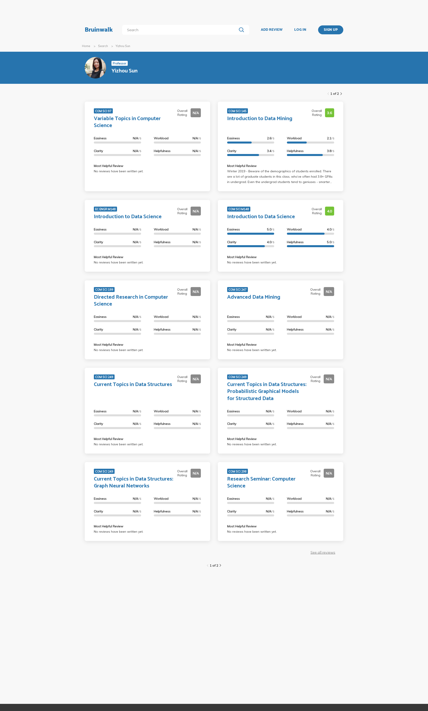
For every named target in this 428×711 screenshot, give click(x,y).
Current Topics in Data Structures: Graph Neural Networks (133, 482)
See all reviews (323, 552)
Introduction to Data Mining (259, 118)
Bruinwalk (99, 30)
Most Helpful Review (108, 166)
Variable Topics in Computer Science (127, 122)
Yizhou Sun (123, 46)
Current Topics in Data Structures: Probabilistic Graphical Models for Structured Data (267, 391)
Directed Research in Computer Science (131, 300)
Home (86, 46)
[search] (180, 30)
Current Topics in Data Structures (133, 384)
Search (103, 46)
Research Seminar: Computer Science (261, 482)
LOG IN (300, 30)
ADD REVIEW (271, 30)
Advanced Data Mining (253, 297)
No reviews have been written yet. (118, 171)
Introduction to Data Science (128, 216)
